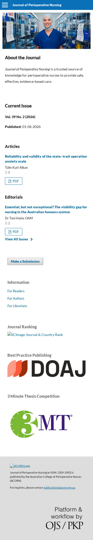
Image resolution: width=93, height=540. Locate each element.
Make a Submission (25, 261)
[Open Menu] (5, 5)
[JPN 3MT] (40, 446)
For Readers (16, 291)
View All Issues (16, 239)
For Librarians (17, 306)
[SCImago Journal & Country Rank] (35, 334)
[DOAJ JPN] (46, 376)
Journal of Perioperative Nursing (37, 5)
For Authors (15, 298)
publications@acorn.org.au (59, 487)
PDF (15, 181)
